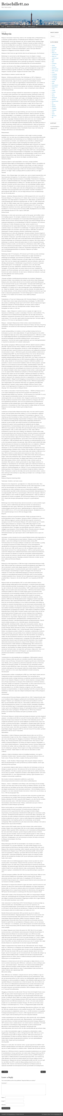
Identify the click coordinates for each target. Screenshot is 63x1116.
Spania (53, 104)
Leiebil (53, 90)
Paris (53, 94)
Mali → (43, 1071)
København (55, 86)
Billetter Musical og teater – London (16, 26)
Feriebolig (54, 74)
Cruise (53, 65)
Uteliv (53, 113)
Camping (54, 63)
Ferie (53, 72)
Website (3, 1104)
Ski (52, 103)
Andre (2, 26)
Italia (53, 83)
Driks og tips (55, 70)
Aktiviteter (54, 47)
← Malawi (5, 1071)
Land (53, 88)
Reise (53, 95)
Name (3, 1097)
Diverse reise (55, 68)
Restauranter (55, 101)
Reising (54, 99)
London (54, 92)
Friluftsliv (54, 79)
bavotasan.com (58, 1114)
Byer (53, 61)
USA (53, 112)
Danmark (54, 67)
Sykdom (54, 106)
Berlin (53, 50)
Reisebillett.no (15, 4)
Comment (4, 1083)
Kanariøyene (55, 85)
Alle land (4, 31)
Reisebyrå (54, 97)
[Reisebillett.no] (31, 12)
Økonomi (54, 115)
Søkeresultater (32, 26)
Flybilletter (54, 76)
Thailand (54, 108)
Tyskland (54, 110)
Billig (53, 59)
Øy (52, 117)
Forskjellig (54, 77)
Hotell (53, 81)
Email (3, 1101)
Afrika (53, 45)
